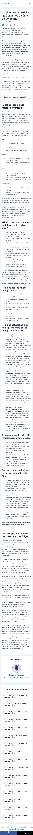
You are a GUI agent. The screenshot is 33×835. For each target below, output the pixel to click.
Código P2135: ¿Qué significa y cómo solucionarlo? (15, 704)
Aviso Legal (29, 827)
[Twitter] (7, 25)
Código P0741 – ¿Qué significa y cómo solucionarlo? (15, 768)
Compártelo (8, 833)
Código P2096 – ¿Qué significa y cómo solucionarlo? (16, 712)
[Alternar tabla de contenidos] (27, 99)
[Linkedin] (14, 25)
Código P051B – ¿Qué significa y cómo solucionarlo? (15, 696)
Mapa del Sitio (20, 829)
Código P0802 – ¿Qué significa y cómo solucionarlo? (16, 760)
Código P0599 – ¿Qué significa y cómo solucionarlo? (16, 808)
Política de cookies (19, 827)
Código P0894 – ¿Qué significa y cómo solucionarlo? (16, 752)
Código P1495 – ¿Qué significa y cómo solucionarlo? (15, 744)
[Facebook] (3, 25)
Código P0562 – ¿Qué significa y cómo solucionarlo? (15, 816)
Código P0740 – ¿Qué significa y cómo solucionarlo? (15, 776)
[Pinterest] (10, 25)
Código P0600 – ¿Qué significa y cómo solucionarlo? (16, 800)
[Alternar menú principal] (29, 3)
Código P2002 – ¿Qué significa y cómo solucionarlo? (15, 720)
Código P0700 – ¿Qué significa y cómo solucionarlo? (16, 792)
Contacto (12, 829)
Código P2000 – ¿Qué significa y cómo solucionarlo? (16, 728)
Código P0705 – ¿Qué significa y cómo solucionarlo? (15, 784)
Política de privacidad (6, 827)
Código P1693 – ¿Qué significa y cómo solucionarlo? (15, 736)
